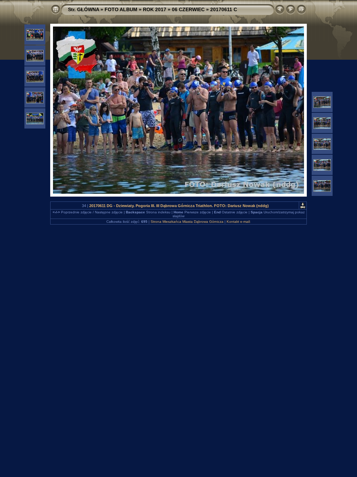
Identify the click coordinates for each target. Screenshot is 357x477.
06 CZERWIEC (188, 9)
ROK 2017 (154, 9)
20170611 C (223, 9)
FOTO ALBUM (121, 9)
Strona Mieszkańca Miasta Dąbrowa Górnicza (187, 221)
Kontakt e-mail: (239, 221)
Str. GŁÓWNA (83, 9)
